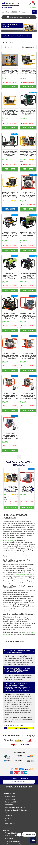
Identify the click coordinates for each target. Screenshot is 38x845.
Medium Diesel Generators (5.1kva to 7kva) (16, 36)
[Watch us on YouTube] (19, 772)
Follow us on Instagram (19, 786)
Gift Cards (8, 818)
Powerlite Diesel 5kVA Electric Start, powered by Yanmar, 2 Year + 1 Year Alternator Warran (11, 489)
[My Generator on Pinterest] (15, 772)
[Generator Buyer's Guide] (19, 728)
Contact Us (8, 815)
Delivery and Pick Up (11, 802)
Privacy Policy (9, 838)
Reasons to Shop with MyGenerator (16, 810)
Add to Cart (11, 508)
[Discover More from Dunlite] (13, 745)
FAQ (6, 813)
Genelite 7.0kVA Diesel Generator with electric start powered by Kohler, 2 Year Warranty (27, 489)
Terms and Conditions (12, 833)
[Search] (34, 12)
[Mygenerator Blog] (26, 772)
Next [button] (33, 489)
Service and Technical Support (15, 807)
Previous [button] (5, 489)
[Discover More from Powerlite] (8, 740)
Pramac (31, 575)
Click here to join (19, 782)
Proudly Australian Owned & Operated (20, 17)
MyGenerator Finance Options (14, 844)
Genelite (23, 575)
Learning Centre (10, 799)
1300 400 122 (8, 7)
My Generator (9, 540)
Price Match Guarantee (12, 841)
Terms (6, 830)
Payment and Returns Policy (14, 836)
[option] (19, 17)
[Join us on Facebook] (12, 772)
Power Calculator (10, 821)
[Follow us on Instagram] (22, 772)
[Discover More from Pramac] (29, 740)
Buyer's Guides (10, 796)
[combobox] (18, 12)
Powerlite (16, 575)
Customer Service (11, 794)
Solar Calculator (10, 823)
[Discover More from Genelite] (19, 740)
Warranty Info (9, 804)
